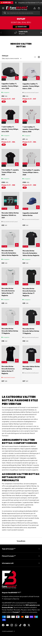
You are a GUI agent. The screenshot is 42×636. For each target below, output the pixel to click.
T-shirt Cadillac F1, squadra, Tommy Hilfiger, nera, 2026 (10, 129)
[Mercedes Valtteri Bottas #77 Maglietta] (31, 354)
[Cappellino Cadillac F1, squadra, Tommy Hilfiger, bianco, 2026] (31, 72)
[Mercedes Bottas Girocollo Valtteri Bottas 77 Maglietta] (10, 316)
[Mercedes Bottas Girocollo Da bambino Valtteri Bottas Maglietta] (10, 238)
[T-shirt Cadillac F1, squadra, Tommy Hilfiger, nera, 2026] (10, 115)
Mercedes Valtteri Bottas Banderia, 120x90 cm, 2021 (10, 215)
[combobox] (21, 13)
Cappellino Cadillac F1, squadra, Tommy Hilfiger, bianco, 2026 (31, 86)
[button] (39, 8)
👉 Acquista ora (21, 27)
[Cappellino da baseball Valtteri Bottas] (31, 201)
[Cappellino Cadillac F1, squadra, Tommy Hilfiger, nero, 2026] (10, 72)
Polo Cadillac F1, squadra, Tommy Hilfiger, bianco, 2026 (31, 172)
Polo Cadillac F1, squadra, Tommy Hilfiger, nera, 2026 (10, 172)
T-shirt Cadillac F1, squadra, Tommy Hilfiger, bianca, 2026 (31, 129)
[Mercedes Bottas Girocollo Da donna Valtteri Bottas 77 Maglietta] (10, 276)
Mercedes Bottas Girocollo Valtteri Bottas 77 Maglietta (10, 331)
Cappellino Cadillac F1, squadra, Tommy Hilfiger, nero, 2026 (10, 86)
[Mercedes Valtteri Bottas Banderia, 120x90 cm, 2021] (10, 201)
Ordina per (5, 56)
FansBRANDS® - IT (10, 631)
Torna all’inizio (21, 541)
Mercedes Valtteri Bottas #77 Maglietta (31, 367)
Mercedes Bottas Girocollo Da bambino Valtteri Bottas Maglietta (10, 253)
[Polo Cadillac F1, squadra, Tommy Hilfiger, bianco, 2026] (31, 158)
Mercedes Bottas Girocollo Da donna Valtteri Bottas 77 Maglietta (8, 291)
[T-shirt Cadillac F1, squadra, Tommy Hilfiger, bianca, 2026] (31, 115)
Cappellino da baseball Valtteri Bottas (30, 214)
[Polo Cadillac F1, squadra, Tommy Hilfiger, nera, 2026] (10, 158)
